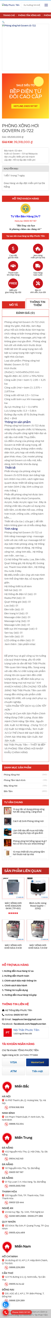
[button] (3, 22)
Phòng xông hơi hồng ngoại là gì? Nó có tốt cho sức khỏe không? (30, 842)
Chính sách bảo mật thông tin (20, 980)
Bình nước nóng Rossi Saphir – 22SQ (37, 906)
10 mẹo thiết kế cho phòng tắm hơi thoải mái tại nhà (29, 853)
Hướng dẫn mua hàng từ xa (19, 971)
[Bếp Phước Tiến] (10, 5)
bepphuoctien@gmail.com (27, 1019)
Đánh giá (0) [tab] (25, 312)
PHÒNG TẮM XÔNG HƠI (29, 15)
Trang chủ (9, 15)
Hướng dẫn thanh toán (16, 976)
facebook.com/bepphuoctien (30, 1024)
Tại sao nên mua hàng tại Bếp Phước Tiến (25, 236)
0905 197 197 (21, 1015)
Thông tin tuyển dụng (16, 990)
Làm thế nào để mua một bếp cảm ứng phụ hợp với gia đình (28, 831)
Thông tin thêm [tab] (37, 304)
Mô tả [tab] (13, 304)
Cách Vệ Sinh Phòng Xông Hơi (28, 821)
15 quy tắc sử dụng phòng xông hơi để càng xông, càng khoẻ (28, 810)
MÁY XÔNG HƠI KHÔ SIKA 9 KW (13, 946)
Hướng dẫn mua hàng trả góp (21, 995)
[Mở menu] (46, 5)
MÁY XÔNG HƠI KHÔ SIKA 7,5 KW (37, 946)
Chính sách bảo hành (15, 985)
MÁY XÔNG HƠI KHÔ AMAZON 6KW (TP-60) (13, 906)
